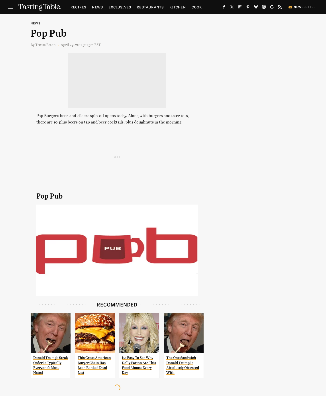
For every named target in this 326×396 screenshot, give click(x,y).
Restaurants (150, 7)
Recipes (78, 7)
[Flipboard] (240, 7)
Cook (197, 7)
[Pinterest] (248, 7)
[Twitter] (232, 7)
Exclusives (120, 7)
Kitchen (177, 7)
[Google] (272, 7)
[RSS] (280, 7)
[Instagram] (264, 7)
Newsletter (305, 7)
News (97, 7)
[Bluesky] (256, 7)
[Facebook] (224, 7)
